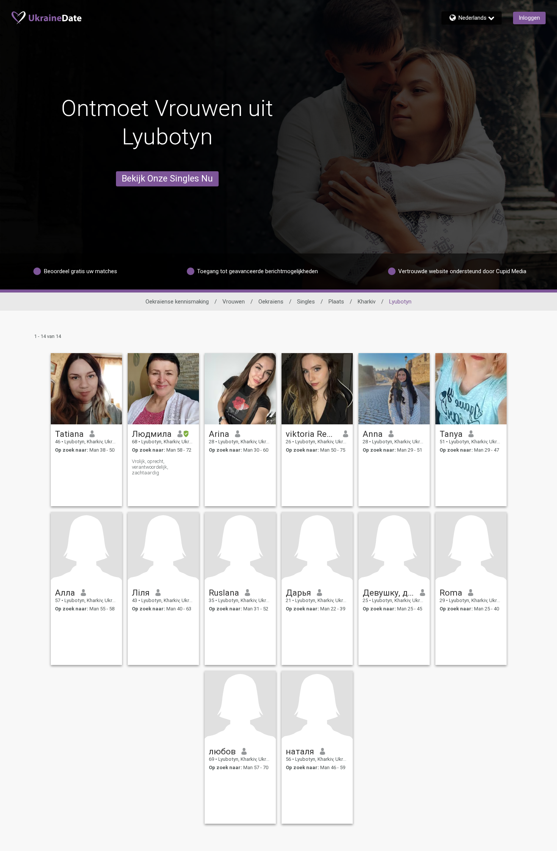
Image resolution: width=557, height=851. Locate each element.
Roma (451, 593)
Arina (219, 434)
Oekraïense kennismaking (177, 301)
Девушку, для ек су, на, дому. (389, 593)
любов (222, 751)
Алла (65, 593)
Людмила (152, 434)
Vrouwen (233, 301)
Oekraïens (270, 301)
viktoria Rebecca (312, 434)
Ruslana (224, 593)
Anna (373, 434)
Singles (306, 301)
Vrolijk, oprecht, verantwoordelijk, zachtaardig (150, 467)
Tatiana (69, 434)
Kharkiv (367, 301)
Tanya (451, 434)
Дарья (298, 593)
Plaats (336, 301)
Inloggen (529, 17)
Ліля (141, 593)
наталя (300, 751)
